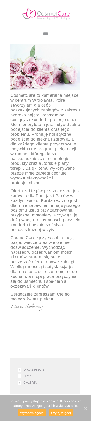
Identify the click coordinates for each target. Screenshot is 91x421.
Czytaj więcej (61, 413)
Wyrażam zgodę (32, 413)
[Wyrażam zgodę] (85, 408)
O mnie (29, 376)
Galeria (30, 382)
